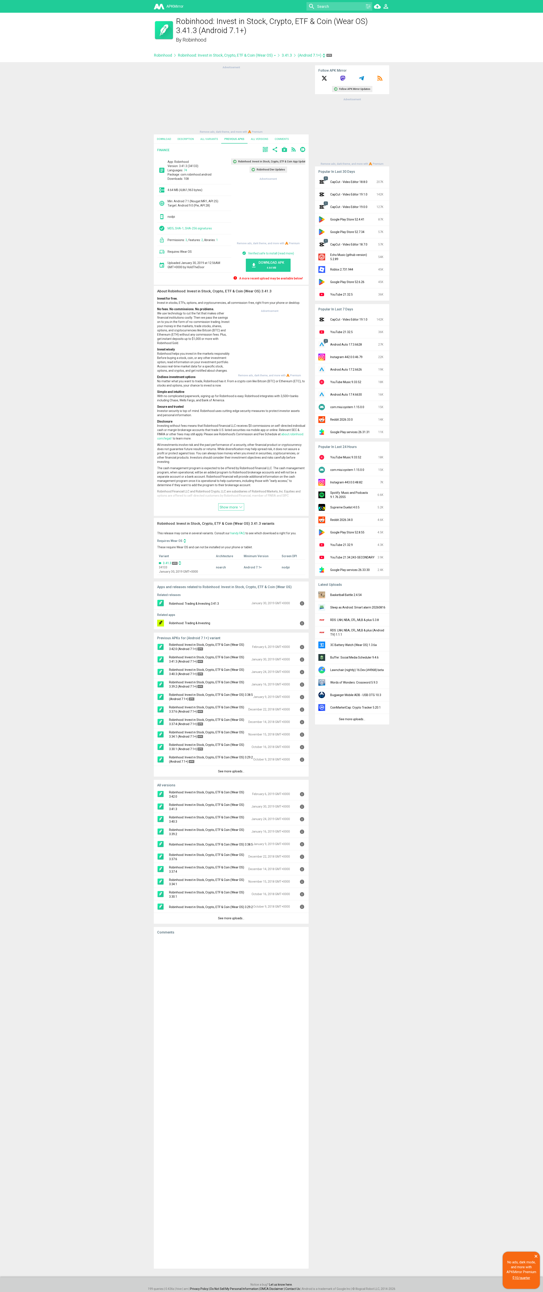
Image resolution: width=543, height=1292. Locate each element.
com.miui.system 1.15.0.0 (347, 407)
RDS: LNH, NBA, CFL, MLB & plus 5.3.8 (354, 620)
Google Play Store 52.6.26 (347, 282)
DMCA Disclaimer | (272, 1289)
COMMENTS (282, 139)
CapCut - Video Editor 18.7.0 (348, 244)
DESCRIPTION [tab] (186, 139)
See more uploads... (231, 771)
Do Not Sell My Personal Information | (235, 1289)
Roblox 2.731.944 (341, 269)
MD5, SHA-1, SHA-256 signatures (190, 228)
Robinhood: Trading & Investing (189, 623)
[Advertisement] (231, 99)
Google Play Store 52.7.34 (347, 232)
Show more (229, 507)
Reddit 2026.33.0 (341, 419)
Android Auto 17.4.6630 (346, 394)
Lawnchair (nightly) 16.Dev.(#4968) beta (357, 670)
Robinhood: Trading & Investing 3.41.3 (194, 603)
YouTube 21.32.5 (341, 294)
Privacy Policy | (200, 1289)
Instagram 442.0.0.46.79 (346, 357)
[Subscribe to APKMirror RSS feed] (379, 79)
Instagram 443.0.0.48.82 (346, 482)
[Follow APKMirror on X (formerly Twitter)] (324, 79)
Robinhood (194, 40)
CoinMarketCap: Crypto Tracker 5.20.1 (355, 707)
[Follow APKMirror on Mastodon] (342, 79)
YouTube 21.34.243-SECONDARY (352, 557)
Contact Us (292, 1289)
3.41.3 (287, 55)
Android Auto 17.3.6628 (346, 344)
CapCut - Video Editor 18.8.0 (348, 182)
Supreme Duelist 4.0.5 (345, 507)
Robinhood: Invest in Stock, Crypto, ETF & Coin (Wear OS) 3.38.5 (211, 844)
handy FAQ (237, 533)
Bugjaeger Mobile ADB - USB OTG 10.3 (355, 695)
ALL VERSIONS (259, 139)
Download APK (271, 265)
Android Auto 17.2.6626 (346, 369)
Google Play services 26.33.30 (350, 570)
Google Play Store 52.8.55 (347, 532)
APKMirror (175, 6)
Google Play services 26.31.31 (350, 432)
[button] (265, 150)
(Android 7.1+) (310, 55)
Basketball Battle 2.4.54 (346, 595)
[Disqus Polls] (231, 991)
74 (185, 170)
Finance (163, 150)
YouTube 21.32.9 (341, 545)
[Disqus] (231, 1102)
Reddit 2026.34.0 (341, 520)
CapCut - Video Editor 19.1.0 (348, 194)
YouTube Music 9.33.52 (345, 382)
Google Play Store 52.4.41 (347, 219)
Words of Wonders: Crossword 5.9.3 (354, 682)
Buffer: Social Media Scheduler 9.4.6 (354, 657)
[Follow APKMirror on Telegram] (361, 79)
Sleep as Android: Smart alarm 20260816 (357, 607)
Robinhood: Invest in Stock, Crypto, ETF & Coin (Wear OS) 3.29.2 (211, 907)
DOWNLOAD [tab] (164, 139)
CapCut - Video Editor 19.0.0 (348, 207)
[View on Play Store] (284, 150)
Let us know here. (280, 1284)
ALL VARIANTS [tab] (209, 139)
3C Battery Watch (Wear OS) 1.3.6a (353, 645)
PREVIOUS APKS (234, 139)
